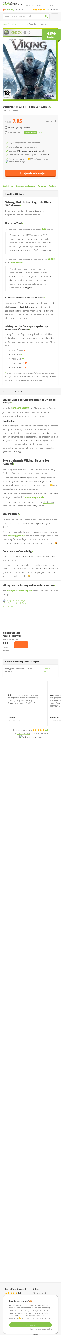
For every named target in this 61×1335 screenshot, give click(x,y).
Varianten (42, 186)
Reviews (52, 186)
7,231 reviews (23, 733)
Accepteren (30, 1324)
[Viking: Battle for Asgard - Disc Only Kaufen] (15, 614)
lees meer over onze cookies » (41, 1329)
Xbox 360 (6, 24)
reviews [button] (51, 9)
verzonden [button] (15, 9)
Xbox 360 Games (19, 24)
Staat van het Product (25, 186)
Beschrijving (8, 186)
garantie (40, 505)
